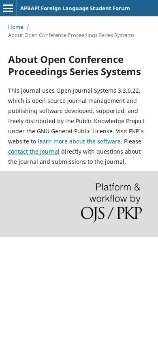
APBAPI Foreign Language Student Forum (75, 8)
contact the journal (34, 151)
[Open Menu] (8, 8)
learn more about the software (79, 141)
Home (15, 26)
